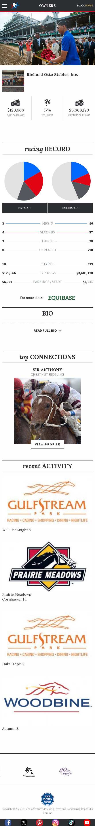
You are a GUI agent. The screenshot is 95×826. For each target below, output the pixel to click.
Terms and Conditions (66, 809)
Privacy (48, 809)
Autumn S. (10, 728)
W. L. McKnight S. (17, 530)
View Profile (47, 444)
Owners (47, 5)
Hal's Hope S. (13, 664)
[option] (47, 410)
